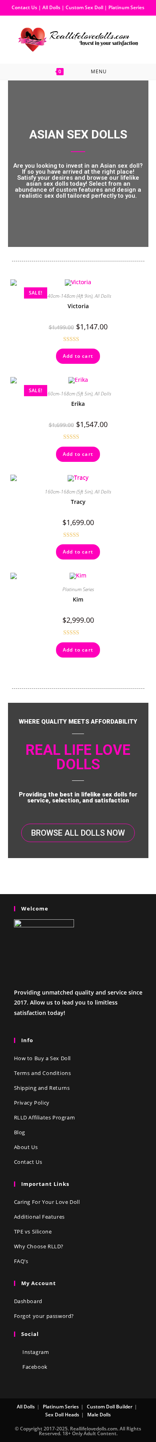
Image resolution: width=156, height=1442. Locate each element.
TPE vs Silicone (33, 1231)
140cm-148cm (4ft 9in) (68, 296)
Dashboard (28, 1301)
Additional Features (39, 1216)
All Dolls (52, 7)
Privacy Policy (32, 1102)
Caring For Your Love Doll (47, 1201)
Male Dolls (99, 1414)
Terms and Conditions (42, 1073)
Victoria (78, 306)
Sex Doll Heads (62, 1414)
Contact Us (24, 7)
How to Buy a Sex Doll (42, 1058)
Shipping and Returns (42, 1087)
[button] (78, 833)
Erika (78, 403)
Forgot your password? (44, 1316)
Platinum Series (126, 7)
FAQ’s (21, 1261)
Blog (19, 1132)
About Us (26, 1147)
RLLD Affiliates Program (44, 1117)
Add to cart (78, 356)
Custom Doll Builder (109, 1406)
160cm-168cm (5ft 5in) (68, 393)
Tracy (78, 501)
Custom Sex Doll (84, 7)
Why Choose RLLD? (39, 1246)
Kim (78, 599)
